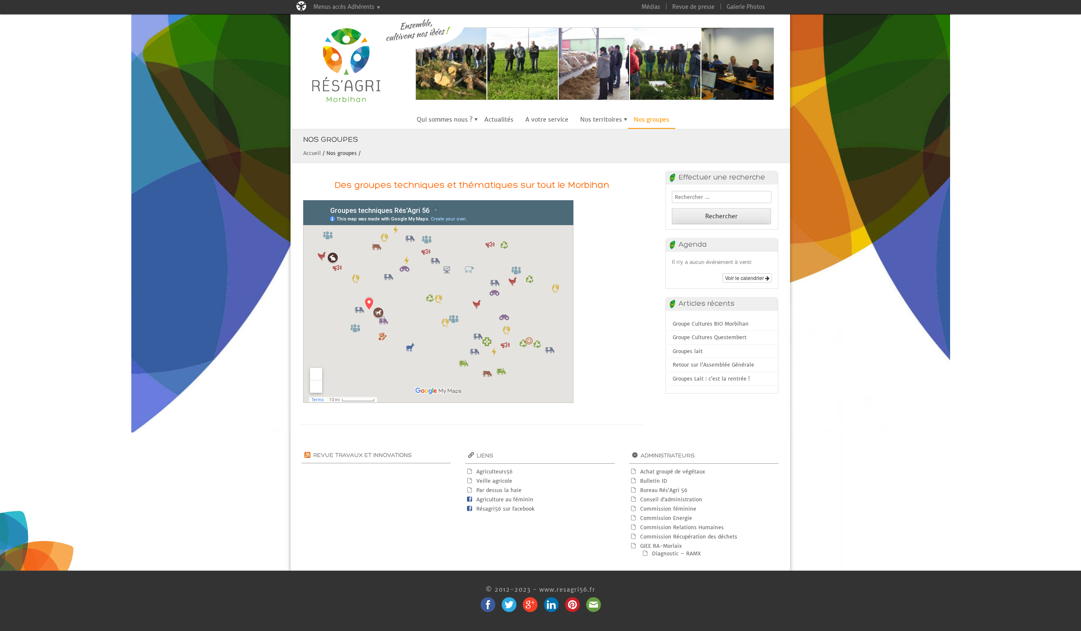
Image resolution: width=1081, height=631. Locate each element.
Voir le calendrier (745, 277)
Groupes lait (688, 351)
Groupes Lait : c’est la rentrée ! (711, 378)
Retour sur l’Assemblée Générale (713, 365)
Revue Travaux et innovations (362, 455)
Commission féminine (668, 509)
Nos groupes (651, 119)
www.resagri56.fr (567, 589)
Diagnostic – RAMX (676, 553)
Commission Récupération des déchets (688, 536)
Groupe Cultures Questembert (710, 337)
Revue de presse (693, 7)
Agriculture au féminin (504, 499)
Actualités (498, 119)
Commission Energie (666, 518)
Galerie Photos (746, 7)
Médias (650, 7)
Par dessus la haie (498, 490)
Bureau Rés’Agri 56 (663, 490)
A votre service (546, 119)
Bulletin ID (653, 481)
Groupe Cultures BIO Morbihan (711, 324)
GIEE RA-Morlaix (661, 546)
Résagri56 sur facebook (505, 509)
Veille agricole (494, 481)
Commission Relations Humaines (682, 527)
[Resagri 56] (353, 66)
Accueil (312, 153)
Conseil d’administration (671, 499)
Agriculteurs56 (494, 471)
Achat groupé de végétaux (672, 471)
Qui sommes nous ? (445, 119)
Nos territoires (601, 119)
